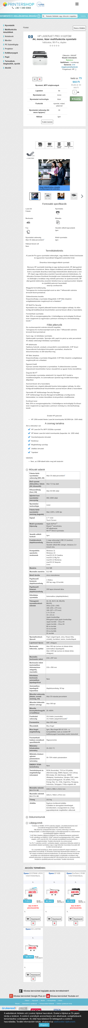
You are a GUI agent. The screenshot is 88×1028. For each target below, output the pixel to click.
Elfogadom (44, 1025)
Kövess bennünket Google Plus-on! (30, 995)
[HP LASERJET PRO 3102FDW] (40, 58)
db (78, 92)
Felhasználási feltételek (46, 1003)
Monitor (8, 40)
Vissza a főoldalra (79, 28)
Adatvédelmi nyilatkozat (29, 1003)
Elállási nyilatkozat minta (64, 1003)
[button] (30, 154)
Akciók (43, 1000)
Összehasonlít (35, 919)
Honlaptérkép (51, 1000)
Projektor (9, 48)
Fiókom (27, 1000)
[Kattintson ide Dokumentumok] (69, 145)
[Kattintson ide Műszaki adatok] (59, 145)
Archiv (60, 1000)
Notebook (9, 36)
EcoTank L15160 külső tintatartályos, (77, 874)
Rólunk (17, 1003)
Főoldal (26, 27)
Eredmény (83, 16)
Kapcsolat (35, 1000)
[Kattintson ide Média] (40, 145)
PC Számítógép (11, 44)
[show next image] (81, 175)
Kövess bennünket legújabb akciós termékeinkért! (46, 990)
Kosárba (77, 99)
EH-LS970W (36, 929)
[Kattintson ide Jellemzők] (50, 145)
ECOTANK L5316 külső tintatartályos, (34, 874)
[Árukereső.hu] (9, 1009)
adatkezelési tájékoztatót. (65, 1021)
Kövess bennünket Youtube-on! (64, 995)
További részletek (47, 122)
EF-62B (57, 873)
